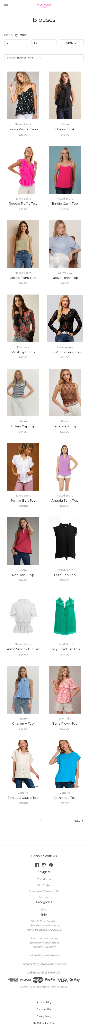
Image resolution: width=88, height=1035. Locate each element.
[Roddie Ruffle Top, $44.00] (23, 170)
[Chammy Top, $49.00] (23, 690)
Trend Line (44, 879)
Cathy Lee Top (65, 798)
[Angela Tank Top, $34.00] (65, 467)
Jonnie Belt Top (23, 500)
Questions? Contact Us (44, 891)
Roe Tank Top (23, 575)
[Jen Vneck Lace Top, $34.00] (65, 318)
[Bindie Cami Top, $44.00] (65, 170)
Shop (44, 909)
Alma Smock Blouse (23, 649)
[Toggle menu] (5, 5)
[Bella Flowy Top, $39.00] (65, 690)
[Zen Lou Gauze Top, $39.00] (23, 764)
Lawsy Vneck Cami (23, 129)
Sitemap (44, 897)
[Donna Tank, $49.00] (65, 95)
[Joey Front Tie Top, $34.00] (65, 615)
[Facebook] (37, 865)
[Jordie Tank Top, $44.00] (23, 244)
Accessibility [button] (44, 1002)
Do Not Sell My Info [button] (44, 1023)
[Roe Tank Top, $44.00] (23, 541)
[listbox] (30, 58)
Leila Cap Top (65, 575)
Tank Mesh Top (65, 426)
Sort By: (11, 57)
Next (77, 820)
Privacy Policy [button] (44, 1016)
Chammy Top (23, 723)
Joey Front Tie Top (65, 649)
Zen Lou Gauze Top (23, 798)
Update (71, 42)
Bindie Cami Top (65, 203)
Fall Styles (44, 885)
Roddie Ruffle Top (23, 203)
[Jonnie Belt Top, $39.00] (23, 467)
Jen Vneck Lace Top (65, 352)
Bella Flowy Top (65, 723)
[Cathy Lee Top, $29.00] (65, 764)
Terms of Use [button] (44, 1009)
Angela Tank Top (64, 500)
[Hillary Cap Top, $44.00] (23, 392)
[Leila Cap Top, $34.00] (65, 541)
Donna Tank (65, 129)
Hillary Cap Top (23, 426)
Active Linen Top (65, 278)
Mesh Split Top (23, 352)
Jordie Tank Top (23, 278)
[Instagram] (44, 865)
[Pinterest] (51, 865)
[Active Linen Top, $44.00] (65, 244)
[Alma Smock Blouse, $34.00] (23, 615)
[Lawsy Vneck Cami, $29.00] (23, 95)
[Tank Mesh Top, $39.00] (65, 392)
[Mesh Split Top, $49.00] (23, 318)
